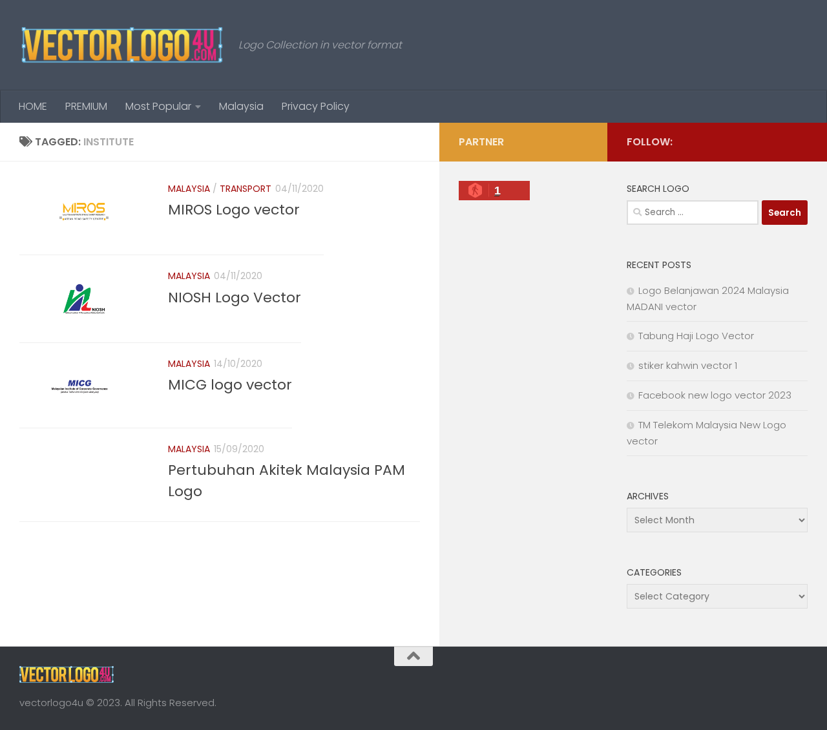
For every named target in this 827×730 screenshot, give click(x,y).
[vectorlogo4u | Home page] (122, 45)
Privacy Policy (316, 106)
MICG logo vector (230, 385)
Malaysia (241, 106)
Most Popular (158, 106)
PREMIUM (86, 106)
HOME (33, 106)
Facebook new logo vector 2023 (714, 395)
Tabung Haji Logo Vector (696, 335)
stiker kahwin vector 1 (687, 365)
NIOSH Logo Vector (234, 297)
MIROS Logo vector (234, 210)
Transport (245, 188)
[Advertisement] (523, 426)
